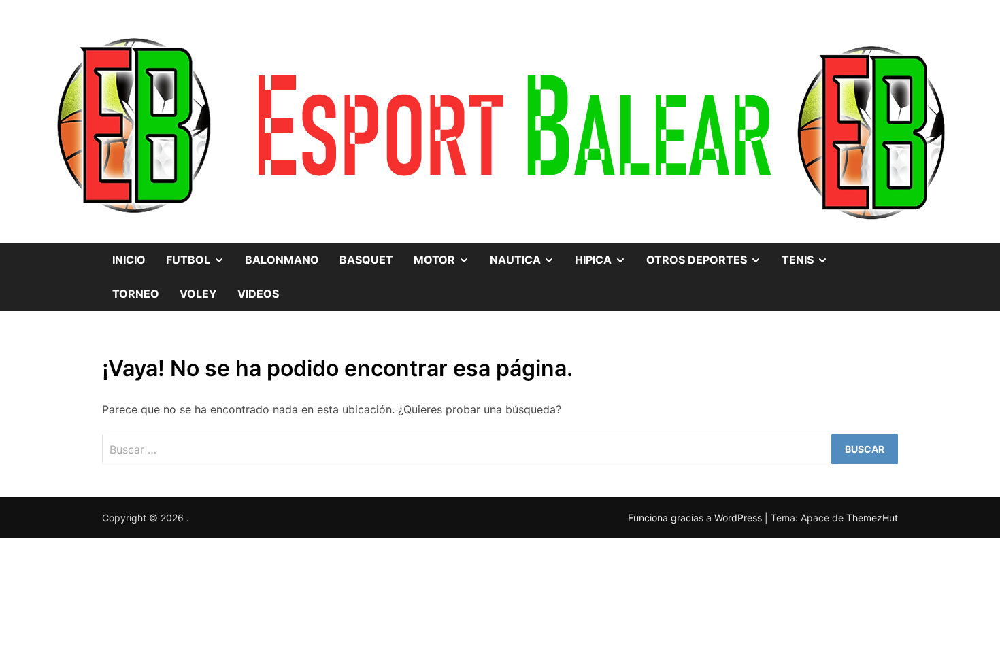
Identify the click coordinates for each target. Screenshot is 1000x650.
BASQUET (366, 260)
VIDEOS (258, 294)
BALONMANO (282, 260)
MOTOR (447, 264)
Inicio (129, 260)
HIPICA (605, 264)
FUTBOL (200, 264)
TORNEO (135, 294)
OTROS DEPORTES (708, 264)
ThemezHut (872, 518)
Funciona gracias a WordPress (696, 518)
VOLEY (198, 294)
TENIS (810, 264)
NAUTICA (527, 264)
